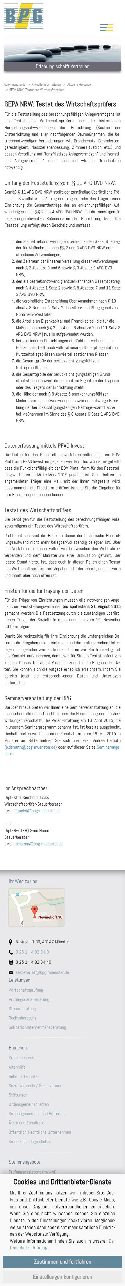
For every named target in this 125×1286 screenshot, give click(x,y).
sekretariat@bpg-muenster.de (42, 972)
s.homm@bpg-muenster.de (39, 844)
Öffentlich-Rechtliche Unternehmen (40, 1132)
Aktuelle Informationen (46, 84)
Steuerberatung (22, 1008)
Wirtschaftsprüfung (26, 990)
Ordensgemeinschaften (29, 1104)
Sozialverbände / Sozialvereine (35, 1085)
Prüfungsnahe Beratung (29, 999)
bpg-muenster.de (14, 84)
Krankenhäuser (21, 1057)
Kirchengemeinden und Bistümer (37, 1113)
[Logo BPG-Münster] (62, 16)
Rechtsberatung (22, 1018)
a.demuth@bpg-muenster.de (30, 747)
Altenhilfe (17, 1067)
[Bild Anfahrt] (62, 908)
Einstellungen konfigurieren (62, 1276)
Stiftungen (18, 1095)
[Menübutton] (106, 27)
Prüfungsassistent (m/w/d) (32, 1172)
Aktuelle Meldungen (79, 84)
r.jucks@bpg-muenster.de (38, 811)
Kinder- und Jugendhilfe (29, 1141)
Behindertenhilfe (23, 1076)
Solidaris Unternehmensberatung (37, 1027)
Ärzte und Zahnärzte (26, 1123)
